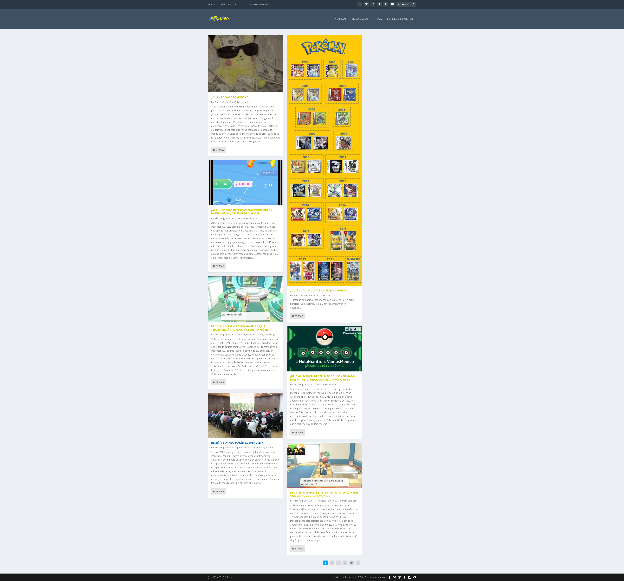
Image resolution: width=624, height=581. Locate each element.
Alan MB (218, 218)
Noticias (212, 4)
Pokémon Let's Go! (254, 334)
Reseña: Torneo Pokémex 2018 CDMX (237, 442)
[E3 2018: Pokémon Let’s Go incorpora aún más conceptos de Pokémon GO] (324, 465)
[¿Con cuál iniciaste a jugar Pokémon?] (324, 160)
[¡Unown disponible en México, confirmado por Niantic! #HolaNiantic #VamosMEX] (324, 348)
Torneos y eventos (259, 4)
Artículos (243, 447)
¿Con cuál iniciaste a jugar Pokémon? (319, 290)
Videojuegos (227, 4)
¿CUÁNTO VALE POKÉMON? (229, 97)
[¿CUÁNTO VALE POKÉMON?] (245, 63)
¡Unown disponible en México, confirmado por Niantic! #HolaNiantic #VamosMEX (322, 378)
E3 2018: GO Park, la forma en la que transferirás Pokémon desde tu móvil (240, 328)
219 (351, 562)
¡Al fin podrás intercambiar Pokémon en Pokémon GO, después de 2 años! (242, 211)
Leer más (218, 149)
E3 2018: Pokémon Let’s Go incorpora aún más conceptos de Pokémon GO (324, 494)
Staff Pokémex (221, 102)
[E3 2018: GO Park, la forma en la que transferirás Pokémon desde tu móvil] (245, 298)
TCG (242, 4)
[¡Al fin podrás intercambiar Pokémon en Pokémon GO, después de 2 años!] (245, 182)
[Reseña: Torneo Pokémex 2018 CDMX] (245, 415)
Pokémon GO (252, 218)
